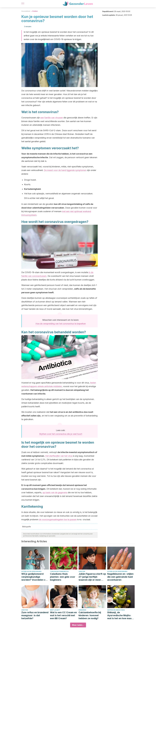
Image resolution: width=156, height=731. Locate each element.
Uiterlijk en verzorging (31, 571)
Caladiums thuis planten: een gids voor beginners (62, 576)
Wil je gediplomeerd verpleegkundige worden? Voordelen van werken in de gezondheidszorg (34, 576)
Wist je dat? (55, 610)
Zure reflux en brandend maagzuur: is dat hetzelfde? (34, 615)
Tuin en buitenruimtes (59, 571)
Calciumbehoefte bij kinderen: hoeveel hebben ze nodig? (90, 615)
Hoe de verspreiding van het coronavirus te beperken (61, 323)
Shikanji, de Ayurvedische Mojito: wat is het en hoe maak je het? (120, 615)
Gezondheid (25, 11)
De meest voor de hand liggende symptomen (65, 170)
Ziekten (35, 11)
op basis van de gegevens (54, 492)
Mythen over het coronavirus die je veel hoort (60, 434)
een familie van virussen (51, 117)
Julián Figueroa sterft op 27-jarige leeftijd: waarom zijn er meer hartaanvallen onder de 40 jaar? (92, 576)
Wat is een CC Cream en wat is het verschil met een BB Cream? (63, 615)
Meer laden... (78, 625)
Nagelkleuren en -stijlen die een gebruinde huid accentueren (120, 576)
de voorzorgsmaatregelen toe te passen (58, 519)
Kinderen (82, 610)
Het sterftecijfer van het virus (58, 456)
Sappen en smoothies (116, 610)
